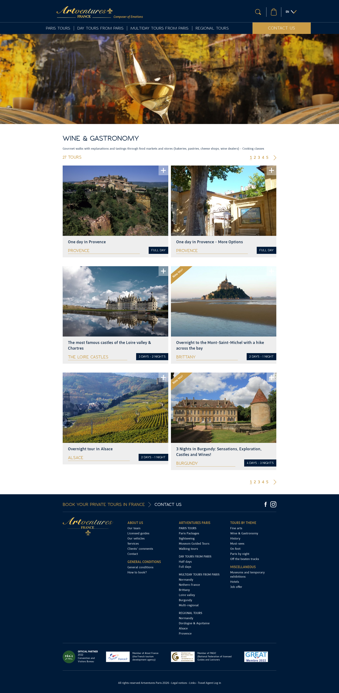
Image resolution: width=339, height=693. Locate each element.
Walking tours (188, 548)
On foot (235, 548)
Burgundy (185, 600)
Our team (133, 528)
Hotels (234, 581)
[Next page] (275, 157)
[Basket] (274, 12)
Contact (132, 554)
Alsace (183, 628)
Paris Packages (189, 533)
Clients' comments (140, 548)
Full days (185, 566)
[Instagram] (273, 504)
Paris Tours (58, 28)
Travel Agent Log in (209, 683)
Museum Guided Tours (194, 543)
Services (133, 543)
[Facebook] (266, 504)
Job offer (236, 587)
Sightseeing (187, 538)
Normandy (186, 579)
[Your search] (258, 12)
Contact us (281, 28)
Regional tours (212, 28)
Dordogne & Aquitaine (194, 623)
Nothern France (189, 584)
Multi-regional (189, 605)
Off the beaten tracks (244, 559)
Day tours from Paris (100, 28)
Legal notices (179, 683)
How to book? (137, 572)
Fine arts (236, 528)
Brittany (184, 590)
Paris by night (239, 554)
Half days (185, 561)
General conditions (140, 567)
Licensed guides (138, 533)
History (235, 538)
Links (192, 683)
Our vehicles (136, 538)
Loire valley (187, 595)
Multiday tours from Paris (159, 28)
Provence (185, 633)
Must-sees (237, 543)
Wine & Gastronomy (244, 533)
